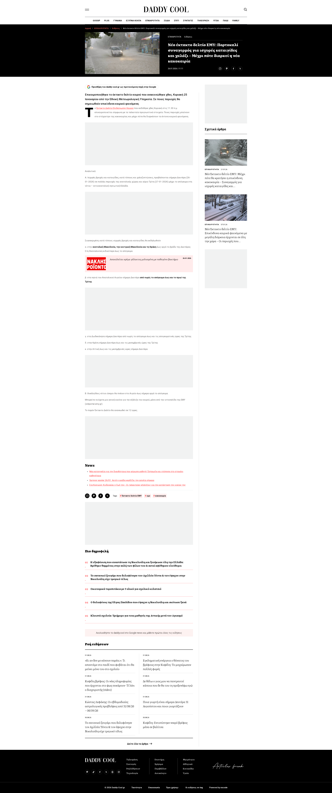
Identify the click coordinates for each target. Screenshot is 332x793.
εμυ (148, 496)
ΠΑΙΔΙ (225, 21)
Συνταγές (131, 764)
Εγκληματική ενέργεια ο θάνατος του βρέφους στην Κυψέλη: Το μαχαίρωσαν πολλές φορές (167, 664)
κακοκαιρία (160, 496)
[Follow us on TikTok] (93, 772)
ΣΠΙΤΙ (176, 21)
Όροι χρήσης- (172, 787)
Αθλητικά (187, 764)
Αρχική (88, 28)
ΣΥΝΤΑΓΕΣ (188, 21)
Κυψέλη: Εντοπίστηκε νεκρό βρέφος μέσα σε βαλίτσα (165, 725)
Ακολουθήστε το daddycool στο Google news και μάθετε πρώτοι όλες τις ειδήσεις (139, 632)
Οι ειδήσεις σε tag (194, 787)
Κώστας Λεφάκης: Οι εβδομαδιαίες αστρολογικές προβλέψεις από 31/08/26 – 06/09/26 (109, 706)
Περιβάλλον (160, 768)
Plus (106, 21)
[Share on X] (240, 68)
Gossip (96, 21)
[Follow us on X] (106, 772)
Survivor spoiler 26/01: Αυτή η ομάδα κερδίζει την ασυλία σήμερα (121, 480)
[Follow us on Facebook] (100, 772)
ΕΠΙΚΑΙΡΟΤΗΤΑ (152, 21)
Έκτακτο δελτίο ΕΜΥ (132, 496)
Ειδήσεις (116, 28)
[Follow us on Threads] (112, 772)
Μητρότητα (189, 759)
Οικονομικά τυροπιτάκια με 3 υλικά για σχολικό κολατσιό (126, 589)
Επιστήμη (159, 759)
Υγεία (216, 21)
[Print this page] (220, 68)
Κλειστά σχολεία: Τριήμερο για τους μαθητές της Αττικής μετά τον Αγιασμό (137, 615)
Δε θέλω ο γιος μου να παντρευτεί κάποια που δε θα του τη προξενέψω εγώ (168, 683)
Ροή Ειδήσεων (133, 768)
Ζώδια (167, 21)
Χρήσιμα (159, 764)
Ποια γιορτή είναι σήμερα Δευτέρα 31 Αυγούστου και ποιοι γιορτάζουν (165, 704)
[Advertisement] (139, 144)
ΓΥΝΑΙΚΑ (117, 21)
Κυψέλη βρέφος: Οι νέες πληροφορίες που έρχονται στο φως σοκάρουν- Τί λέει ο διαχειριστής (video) (110, 685)
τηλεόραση (203, 21)
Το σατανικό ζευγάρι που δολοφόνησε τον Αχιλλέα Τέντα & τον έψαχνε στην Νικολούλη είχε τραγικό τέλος (138, 577)
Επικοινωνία (154, 787)
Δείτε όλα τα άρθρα (137, 743)
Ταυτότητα (136, 787)
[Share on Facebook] (233, 68)
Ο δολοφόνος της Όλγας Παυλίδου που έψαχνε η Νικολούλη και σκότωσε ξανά (138, 602)
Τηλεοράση (132, 759)
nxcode (224, 787)
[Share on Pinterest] (226, 68)
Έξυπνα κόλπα (133, 21)
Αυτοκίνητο (160, 773)
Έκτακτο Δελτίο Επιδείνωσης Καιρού (115, 108)
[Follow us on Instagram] (118, 772)
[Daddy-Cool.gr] (166, 9)
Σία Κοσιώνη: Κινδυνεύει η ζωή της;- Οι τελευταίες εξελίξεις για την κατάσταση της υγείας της (137, 485)
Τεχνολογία (132, 773)
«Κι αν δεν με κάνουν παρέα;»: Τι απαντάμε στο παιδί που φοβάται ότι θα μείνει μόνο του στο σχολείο (109, 664)
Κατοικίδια (188, 768)
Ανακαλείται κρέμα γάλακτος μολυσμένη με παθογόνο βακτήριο (144, 259)
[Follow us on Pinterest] (87, 772)
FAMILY (235, 21)
